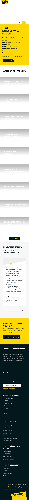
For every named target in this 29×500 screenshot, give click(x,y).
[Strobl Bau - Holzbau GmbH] (4, 2)
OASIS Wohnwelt (8, 401)
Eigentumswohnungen (9, 406)
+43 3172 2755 (7, 427)
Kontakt (5, 413)
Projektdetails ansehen (8, 86)
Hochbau (6, 408)
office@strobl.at (8, 430)
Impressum (6, 416)
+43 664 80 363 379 (8, 473)
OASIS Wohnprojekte (8, 398)
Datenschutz (11, 487)
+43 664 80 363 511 (8, 456)
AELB (6, 489)
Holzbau (5, 411)
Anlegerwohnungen (8, 403)
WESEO (14, 489)
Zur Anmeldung (10, 381)
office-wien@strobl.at (9, 459)
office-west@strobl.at (9, 476)
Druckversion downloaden (9, 388)
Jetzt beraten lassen (11, 337)
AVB (3, 489)
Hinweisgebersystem (19, 487)
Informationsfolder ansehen (12, 385)
